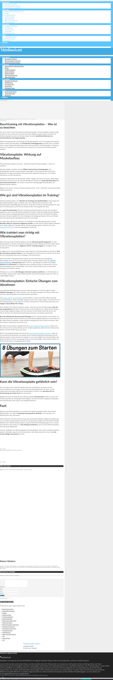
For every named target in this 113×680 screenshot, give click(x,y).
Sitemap (41, 675)
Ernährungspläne (10, 15)
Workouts (8, 40)
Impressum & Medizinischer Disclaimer (24, 675)
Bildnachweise (35, 675)
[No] (91, 679)
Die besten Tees (10, 33)
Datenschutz (12, 675)
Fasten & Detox (9, 17)
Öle (3, 636)
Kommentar (2, 586)
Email (1, 591)
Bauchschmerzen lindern (12, 8)
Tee (3, 640)
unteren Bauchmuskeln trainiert (39, 326)
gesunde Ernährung (6, 227)
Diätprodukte (6, 615)
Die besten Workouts (9, 628)
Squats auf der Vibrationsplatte (13, 298)
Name (1, 588)
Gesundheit (6, 24)
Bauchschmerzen (8, 609)
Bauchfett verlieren (11, 4)
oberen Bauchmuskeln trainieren (40, 333)
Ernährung (5, 9)
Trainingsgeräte (7, 630)
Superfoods (8, 31)
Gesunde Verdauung (11, 26)
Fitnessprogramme (11, 37)
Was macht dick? (10, 22)
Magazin (5, 42)
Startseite (2, 119)
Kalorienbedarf (9, 19)
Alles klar (82, 679)
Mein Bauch (6, 2)
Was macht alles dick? (9, 621)
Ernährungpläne (7, 617)
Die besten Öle (9, 29)
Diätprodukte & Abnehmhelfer (14, 11)
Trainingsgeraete (10, 39)
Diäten (7, 13)
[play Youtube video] (30, 360)
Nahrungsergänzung (11, 20)
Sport (4, 35)
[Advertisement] (32, 109)
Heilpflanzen (9, 28)
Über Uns (45, 675)
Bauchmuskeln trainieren (13, 6)
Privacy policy (87, 679)
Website (1, 593)
